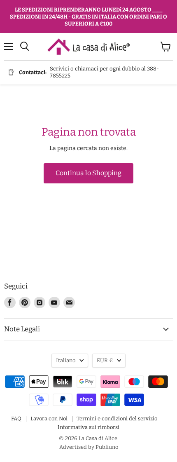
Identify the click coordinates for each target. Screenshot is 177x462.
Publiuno (106, 447)
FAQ (16, 418)
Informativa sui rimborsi (88, 427)
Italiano (66, 360)
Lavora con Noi (49, 418)
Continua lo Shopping (88, 173)
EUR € (105, 360)
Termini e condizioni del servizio (117, 418)
